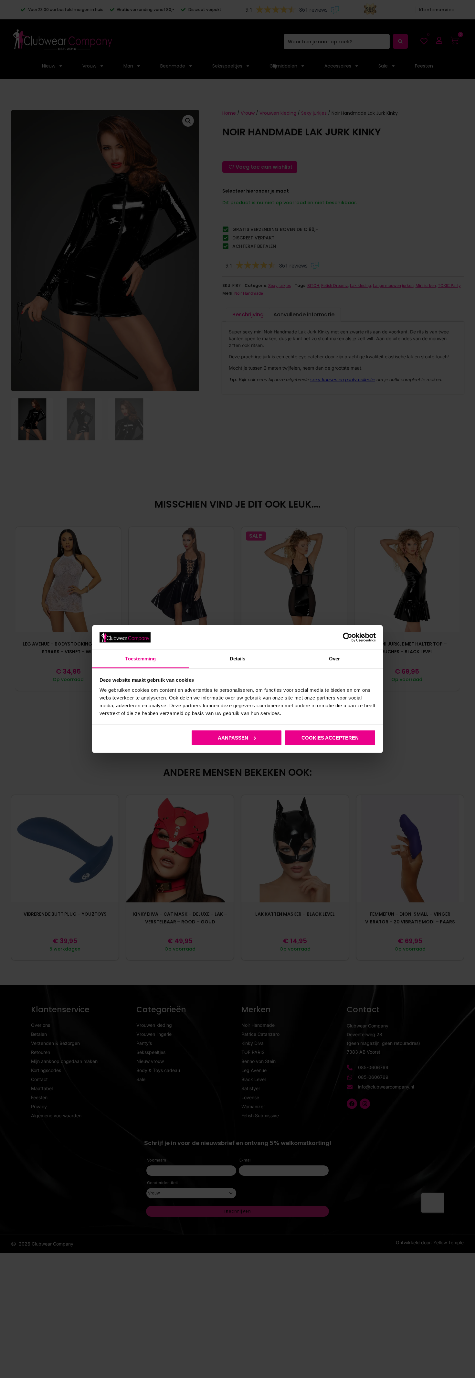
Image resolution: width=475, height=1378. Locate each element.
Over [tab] (334, 658)
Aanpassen (233, 737)
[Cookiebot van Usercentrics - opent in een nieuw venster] (347, 637)
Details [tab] (238, 658)
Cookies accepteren (330, 737)
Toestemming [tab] (140, 658)
